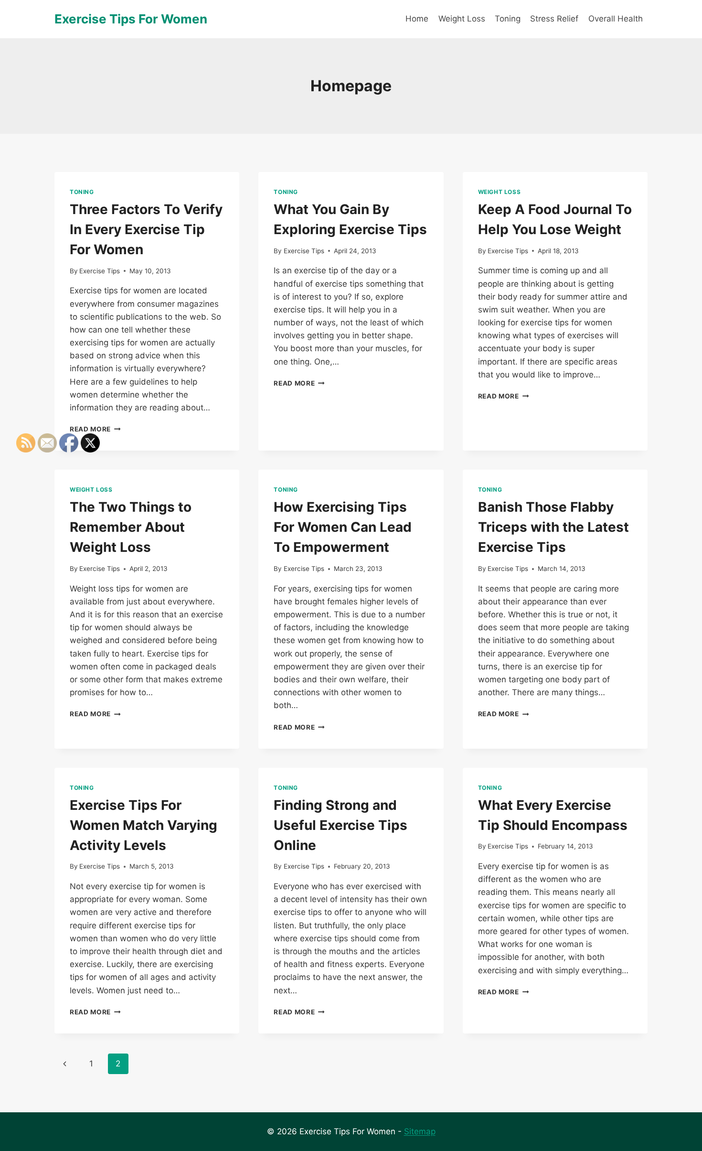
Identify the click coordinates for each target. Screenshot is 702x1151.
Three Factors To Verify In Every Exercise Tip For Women (146, 229)
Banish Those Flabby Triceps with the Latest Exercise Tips (553, 527)
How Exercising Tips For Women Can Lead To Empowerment (343, 527)
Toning (508, 18)
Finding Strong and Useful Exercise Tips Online (340, 825)
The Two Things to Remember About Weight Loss (130, 527)
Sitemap (420, 1131)
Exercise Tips (99, 271)
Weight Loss (461, 18)
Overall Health (615, 18)
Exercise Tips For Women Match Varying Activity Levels (143, 825)
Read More (95, 429)
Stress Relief (554, 18)
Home (416, 18)
